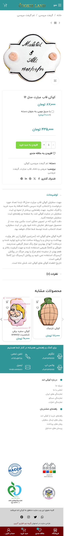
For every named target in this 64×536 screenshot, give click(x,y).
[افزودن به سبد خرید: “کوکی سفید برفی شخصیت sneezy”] (7, 302)
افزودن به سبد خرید (28, 144)
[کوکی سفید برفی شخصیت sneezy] (17, 313)
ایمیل (19, 365)
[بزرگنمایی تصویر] (55, 81)
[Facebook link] (39, 178)
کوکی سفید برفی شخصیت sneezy (20, 333)
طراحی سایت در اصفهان (41, 523)
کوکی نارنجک (53, 328)
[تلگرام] (58, 356)
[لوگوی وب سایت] (32, 4)
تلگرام (51, 354)
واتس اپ (49, 365)
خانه (59, 15)
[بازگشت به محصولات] (55, 23)
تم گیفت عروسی (26, 15)
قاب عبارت (25, 169)
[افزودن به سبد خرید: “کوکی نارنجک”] (38, 302)
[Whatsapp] (42, 517)
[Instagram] (28, 517)
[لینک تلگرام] (21, 178)
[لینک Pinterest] (30, 178)
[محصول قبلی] (59, 23)
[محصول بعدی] (51, 23)
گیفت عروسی (46, 15)
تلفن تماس (16, 354)
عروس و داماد (40, 169)
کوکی (26, 163)
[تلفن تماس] (27, 356)
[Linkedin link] (26, 178)
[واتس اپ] (58, 367)
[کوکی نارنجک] (47, 311)
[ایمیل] (27, 367)
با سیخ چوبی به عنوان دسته (36, 113)
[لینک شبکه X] (34, 178)
